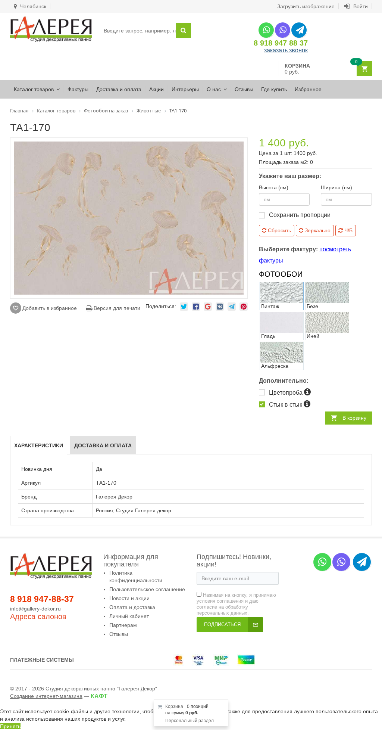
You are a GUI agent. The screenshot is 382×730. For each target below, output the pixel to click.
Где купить (274, 89)
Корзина (174, 706)
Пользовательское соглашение (147, 589)
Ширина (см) (336, 187)
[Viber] (282, 30)
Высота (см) (273, 187)
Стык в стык (286, 404)
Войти (360, 6)
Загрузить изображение (306, 6)
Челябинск (32, 6)
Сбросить (278, 230)
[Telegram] (299, 30)
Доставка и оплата (118, 89)
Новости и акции (129, 598)
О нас (214, 89)
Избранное (308, 89)
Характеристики (38, 445)
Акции (156, 89)
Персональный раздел (189, 720)
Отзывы (244, 89)
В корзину (354, 418)
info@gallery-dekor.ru (35, 609)
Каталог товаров (34, 89)
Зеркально (317, 230)
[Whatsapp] (266, 30)
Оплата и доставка (132, 607)
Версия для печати (116, 308)
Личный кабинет (129, 616)
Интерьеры (185, 89)
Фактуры (78, 89)
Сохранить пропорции (300, 215)
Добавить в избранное (49, 308)
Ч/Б (348, 230)
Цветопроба (286, 392)
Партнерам (123, 625)
